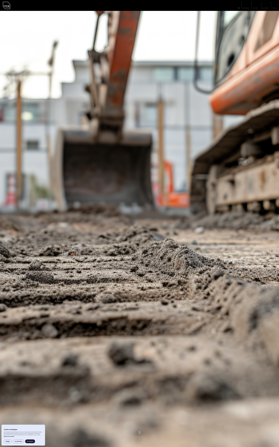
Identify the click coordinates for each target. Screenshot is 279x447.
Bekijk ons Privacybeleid (9, 436)
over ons (255, 8)
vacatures (265, 8)
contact (274, 8)
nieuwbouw (246, 8)
